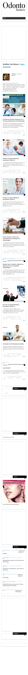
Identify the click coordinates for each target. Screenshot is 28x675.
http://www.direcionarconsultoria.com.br (10, 83)
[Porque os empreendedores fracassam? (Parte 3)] (14, 146)
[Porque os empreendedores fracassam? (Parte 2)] (14, 186)
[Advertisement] (14, 44)
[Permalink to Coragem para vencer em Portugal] (10, 551)
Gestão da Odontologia (8, 356)
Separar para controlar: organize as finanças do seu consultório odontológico (13, 266)
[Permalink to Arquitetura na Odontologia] (9, 590)
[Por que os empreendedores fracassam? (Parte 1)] (14, 293)
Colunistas (18, 377)
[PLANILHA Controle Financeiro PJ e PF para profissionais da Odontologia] (14, 104)
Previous (23, 504)
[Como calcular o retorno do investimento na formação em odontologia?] (14, 225)
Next (24, 504)
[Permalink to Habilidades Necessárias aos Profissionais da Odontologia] (14, 558)
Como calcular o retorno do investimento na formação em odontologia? (11, 238)
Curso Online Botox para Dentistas (11, 504)
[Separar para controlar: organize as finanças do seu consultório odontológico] (14, 259)
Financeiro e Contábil (15, 252)
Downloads (14, 133)
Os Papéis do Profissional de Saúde (13, 344)
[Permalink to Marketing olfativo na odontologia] (10, 574)
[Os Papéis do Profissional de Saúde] (14, 332)
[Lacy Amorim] (14, 362)
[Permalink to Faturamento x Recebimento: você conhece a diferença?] (14, 566)
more (23, 134)
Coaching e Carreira (12, 172)
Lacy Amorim (8, 116)
